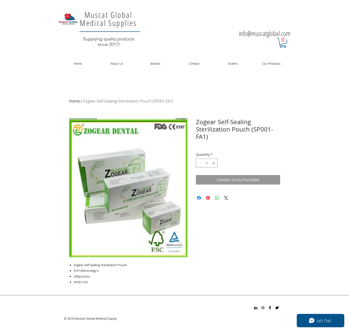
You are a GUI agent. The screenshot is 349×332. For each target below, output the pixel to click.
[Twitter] (277, 307)
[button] (283, 43)
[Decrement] (200, 163)
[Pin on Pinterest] (208, 198)
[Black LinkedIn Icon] (255, 307)
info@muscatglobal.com (264, 33)
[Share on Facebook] (199, 198)
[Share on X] (226, 198)
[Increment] (214, 163)
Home (74, 101)
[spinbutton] (207, 163)
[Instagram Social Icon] (262, 307)
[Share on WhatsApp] (217, 198)
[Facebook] (270, 307)
